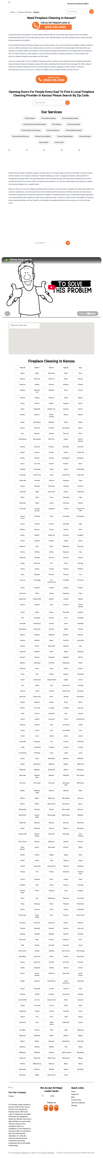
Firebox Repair (43, 142)
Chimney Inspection (53, 130)
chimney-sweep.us (21, 1153)
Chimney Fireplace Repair (70, 118)
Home (12, 12)
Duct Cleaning (56, 124)
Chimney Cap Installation (43, 136)
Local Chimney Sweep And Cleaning (34, 124)
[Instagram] (46, 1108)
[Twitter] (51, 1108)
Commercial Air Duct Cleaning (30, 130)
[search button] (91, 11)
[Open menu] (92, 3)
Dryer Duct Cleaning (73, 124)
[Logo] (25, 3)
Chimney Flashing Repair (65, 136)
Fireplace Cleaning (24, 12)
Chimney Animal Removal (20, 136)
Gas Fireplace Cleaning (48, 118)
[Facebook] (56, 1108)
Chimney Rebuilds (85, 136)
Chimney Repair (30, 118)
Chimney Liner (59, 142)
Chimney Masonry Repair (74, 130)
